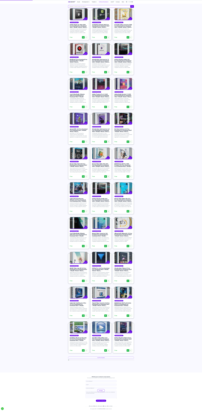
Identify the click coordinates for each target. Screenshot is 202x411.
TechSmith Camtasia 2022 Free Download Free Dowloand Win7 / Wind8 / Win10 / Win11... (100, 26)
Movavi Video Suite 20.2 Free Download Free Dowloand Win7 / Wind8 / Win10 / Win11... (78, 165)
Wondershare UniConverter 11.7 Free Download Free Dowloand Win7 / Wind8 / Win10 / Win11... (101, 130)
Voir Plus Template (101, 357)
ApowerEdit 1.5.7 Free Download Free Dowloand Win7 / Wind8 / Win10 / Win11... (78, 130)
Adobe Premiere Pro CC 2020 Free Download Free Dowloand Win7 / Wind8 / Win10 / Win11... (101, 95)
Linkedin (95, 406)
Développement (85, 1)
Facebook (91, 406)
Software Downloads (103, 1)
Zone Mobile (110, 406)
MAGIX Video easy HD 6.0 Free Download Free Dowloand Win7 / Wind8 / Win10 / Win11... (78, 269)
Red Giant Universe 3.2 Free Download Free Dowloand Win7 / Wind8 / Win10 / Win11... (123, 130)
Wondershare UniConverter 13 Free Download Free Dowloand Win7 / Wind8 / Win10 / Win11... (101, 61)
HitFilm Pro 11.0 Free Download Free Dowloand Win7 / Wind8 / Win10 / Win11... (100, 269)
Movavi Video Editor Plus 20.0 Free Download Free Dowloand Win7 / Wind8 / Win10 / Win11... (101, 165)
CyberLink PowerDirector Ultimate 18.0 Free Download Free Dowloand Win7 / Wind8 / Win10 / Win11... (78, 200)
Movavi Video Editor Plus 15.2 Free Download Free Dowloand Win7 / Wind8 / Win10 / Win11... (123, 200)
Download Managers (74, 22)
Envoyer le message (101, 400)
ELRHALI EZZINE (102, 408)
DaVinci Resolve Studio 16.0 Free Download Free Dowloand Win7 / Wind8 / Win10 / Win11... (101, 200)
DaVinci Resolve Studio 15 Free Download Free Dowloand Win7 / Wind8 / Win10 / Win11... (123, 339)
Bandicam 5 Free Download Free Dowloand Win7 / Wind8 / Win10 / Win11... (78, 61)
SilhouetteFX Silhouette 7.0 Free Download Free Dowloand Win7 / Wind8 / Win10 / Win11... (123, 235)
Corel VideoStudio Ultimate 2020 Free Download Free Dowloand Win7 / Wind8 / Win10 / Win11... (77, 95)
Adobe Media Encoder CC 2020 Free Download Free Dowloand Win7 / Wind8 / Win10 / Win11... (123, 95)
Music (123, 1)
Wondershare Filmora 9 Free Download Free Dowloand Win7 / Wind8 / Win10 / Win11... (123, 269)
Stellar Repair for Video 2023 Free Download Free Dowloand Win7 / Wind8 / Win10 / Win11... (78, 26)
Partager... (101, 390)
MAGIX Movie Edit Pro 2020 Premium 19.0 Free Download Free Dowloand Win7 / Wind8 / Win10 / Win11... (122, 165)
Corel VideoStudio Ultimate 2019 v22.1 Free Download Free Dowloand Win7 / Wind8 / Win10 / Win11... (78, 235)
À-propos (118, 1)
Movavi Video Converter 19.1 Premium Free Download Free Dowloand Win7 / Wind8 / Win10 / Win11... (100, 235)
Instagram (100, 406)
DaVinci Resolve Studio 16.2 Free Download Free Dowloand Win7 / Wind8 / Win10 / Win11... (123, 61)
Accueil (78, 1)
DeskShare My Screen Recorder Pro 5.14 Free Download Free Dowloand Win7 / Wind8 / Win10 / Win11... (78, 339)
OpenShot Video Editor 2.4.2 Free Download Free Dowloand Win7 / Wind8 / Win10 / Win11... (101, 339)
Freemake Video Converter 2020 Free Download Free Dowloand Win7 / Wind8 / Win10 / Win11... (123, 26)
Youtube (105, 406)
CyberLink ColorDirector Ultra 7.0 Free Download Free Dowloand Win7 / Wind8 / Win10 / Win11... (78, 304)
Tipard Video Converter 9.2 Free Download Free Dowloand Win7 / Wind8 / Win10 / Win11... (101, 304)
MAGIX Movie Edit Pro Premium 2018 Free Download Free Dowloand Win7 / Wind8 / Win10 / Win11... (122, 304)
